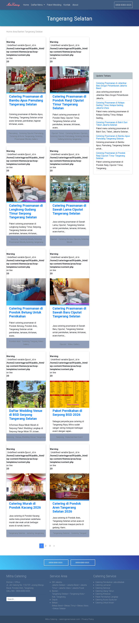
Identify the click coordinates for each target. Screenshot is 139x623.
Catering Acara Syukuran (106, 599)
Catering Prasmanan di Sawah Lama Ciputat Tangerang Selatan (69, 209)
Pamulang (13, 133)
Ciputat (53, 239)
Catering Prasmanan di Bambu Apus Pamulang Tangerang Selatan (26, 100)
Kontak (67, 4)
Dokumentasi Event (74, 437)
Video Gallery (73, 344)
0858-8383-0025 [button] (55, 562)
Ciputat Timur (58, 133)
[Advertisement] (113, 54)
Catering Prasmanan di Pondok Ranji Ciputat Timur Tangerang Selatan (69, 102)
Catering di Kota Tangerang (22, 136)
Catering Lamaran (103, 585)
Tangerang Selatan (16, 533)
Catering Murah (82, 136)
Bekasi (55, 602)
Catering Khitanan (103, 594)
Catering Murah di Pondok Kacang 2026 (25, 505)
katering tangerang (72, 139)
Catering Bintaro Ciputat (76, 133)
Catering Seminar (102, 588)
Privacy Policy (88, 619)
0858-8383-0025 (123, 5)
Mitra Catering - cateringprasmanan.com (62, 619)
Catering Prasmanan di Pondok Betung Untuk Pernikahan (26, 312)
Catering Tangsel (29, 341)
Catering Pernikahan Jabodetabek (109, 582)
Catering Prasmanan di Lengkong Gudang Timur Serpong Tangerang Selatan (26, 211)
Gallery (35, 139)
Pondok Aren (14, 341)
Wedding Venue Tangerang (34, 437)
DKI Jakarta (57, 582)
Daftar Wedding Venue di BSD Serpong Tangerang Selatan (25, 415)
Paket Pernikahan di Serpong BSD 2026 (67, 413)
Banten (21, 31)
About (75, 4)
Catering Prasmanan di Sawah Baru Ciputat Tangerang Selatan (69, 312)
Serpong (14, 239)
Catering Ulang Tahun (104, 591)
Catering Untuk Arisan (104, 602)
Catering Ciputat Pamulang (31, 133)
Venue (18, 437)
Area (15, 31)
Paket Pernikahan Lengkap (106, 597)
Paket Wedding (54, 4)
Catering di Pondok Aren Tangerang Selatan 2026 (67, 507)
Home (26, 4)
